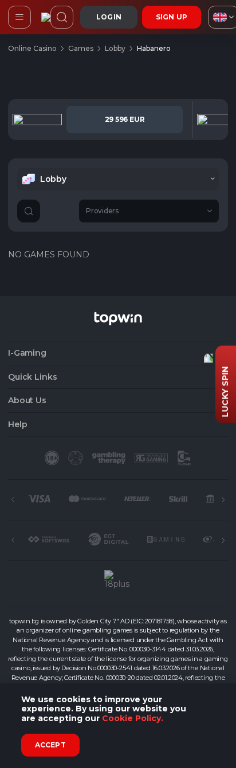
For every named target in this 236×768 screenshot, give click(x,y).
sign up (171, 17)
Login (108, 17)
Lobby (115, 49)
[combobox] (118, 179)
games (80, 49)
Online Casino (32, 49)
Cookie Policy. (132, 718)
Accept (50, 745)
